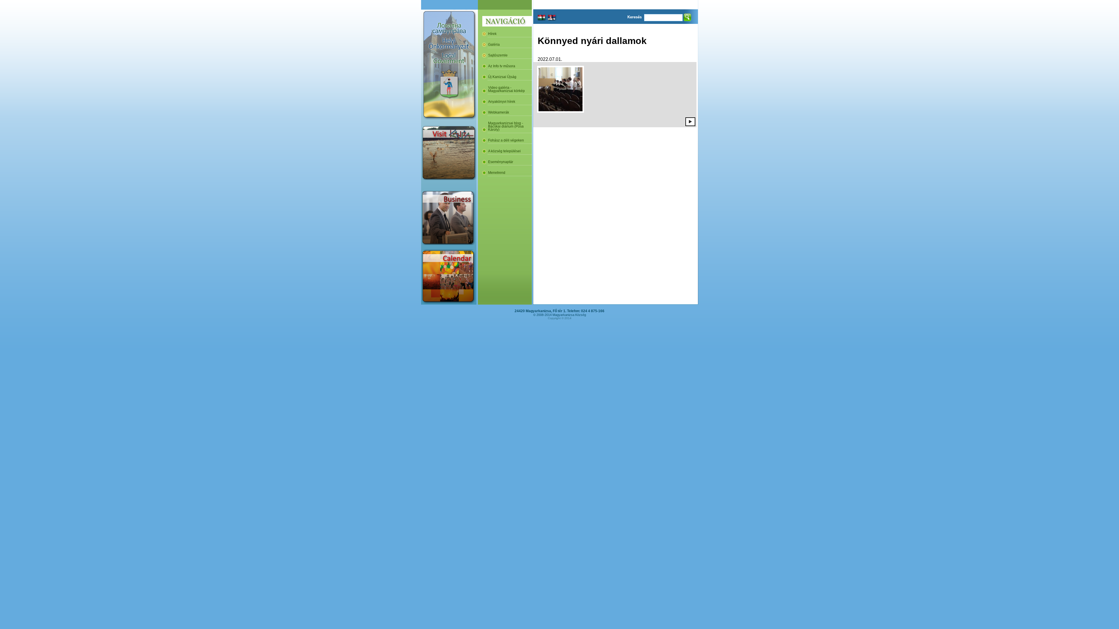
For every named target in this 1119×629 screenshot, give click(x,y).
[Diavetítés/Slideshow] (690, 121)
